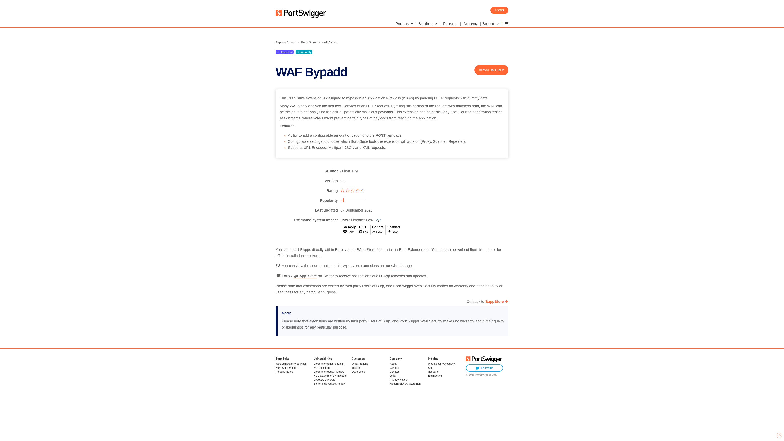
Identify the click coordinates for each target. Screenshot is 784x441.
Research (433, 371)
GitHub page (401, 266)
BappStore (494, 302)
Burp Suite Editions (287, 367)
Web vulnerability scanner (291, 363)
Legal (393, 375)
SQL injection (322, 367)
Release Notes (284, 371)
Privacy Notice (398, 379)
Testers (356, 367)
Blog (430, 367)
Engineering (435, 375)
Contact (394, 371)
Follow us (487, 368)
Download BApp (491, 70)
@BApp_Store (305, 276)
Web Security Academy (442, 363)
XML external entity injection (330, 375)
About (393, 363)
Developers (358, 371)
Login (499, 10)
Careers (394, 367)
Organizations (360, 363)
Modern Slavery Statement (405, 383)
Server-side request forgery (330, 383)
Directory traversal (324, 379)
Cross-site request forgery (329, 371)
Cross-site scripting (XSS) (329, 363)
